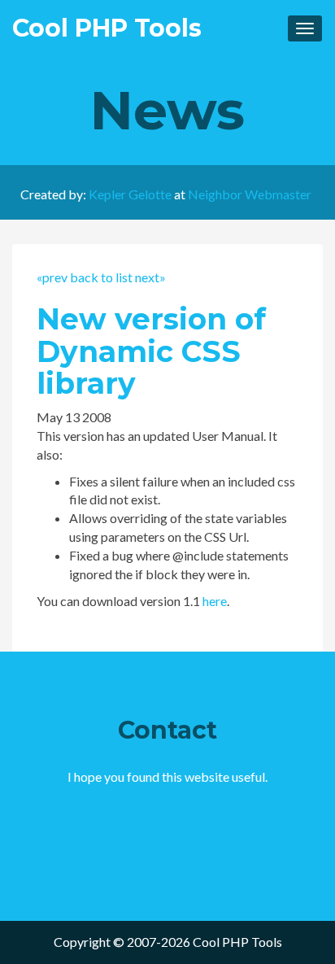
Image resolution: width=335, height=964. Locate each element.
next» (150, 277)
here (214, 600)
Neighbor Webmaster (249, 194)
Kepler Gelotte (130, 194)
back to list (101, 277)
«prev (52, 277)
